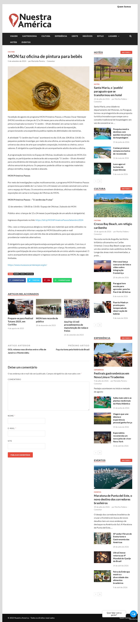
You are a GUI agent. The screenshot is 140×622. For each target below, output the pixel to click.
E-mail (12, 428)
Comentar (51, 61)
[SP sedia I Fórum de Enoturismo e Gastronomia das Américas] (102, 534)
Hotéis (13, 42)
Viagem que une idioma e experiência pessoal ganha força (122, 418)
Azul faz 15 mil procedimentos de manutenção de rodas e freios (76, 326)
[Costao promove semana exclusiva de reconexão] (102, 148)
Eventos (26, 42)
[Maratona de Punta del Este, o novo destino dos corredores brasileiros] (113, 477)
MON (23, 274)
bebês (16, 274)
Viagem (14, 36)
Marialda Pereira (38, 61)
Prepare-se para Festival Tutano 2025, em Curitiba (20, 321)
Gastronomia (29, 36)
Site (10, 441)
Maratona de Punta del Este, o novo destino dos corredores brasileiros (113, 499)
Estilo (100, 36)
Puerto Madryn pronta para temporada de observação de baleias (120, 308)
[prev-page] (96, 181)
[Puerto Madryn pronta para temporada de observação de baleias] (102, 302)
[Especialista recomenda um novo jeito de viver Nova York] (102, 433)
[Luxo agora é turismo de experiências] (102, 164)
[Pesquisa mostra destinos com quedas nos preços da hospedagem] (102, 129)
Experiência (61, 36)
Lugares (112, 36)
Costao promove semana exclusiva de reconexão (121, 151)
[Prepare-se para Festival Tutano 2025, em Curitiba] (20, 315)
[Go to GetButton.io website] (133, 619)
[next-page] (100, 181)
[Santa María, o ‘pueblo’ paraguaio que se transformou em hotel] (113, 69)
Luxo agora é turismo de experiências (119, 167)
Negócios (87, 36)
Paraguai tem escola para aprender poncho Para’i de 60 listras (122, 287)
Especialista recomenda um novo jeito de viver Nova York (122, 437)
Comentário (14, 379)
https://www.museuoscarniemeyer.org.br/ (27, 265)
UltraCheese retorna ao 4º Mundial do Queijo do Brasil (122, 556)
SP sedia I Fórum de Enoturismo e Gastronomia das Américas (122, 537)
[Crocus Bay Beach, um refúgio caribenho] (113, 205)
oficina (29, 274)
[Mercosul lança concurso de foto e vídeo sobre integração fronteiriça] (102, 262)
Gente (75, 36)
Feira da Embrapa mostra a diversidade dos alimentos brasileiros (121, 577)
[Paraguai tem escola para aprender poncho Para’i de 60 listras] (102, 283)
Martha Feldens (121, 99)
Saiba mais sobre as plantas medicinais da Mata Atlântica (122, 400)
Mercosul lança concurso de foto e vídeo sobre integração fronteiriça (122, 267)
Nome (11, 416)
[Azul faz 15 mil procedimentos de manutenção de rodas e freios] (76, 318)
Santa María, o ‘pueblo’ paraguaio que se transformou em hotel (108, 91)
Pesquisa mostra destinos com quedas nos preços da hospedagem (122, 133)
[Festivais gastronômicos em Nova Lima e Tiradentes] (113, 355)
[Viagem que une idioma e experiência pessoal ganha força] (102, 414)
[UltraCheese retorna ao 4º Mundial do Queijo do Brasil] (102, 553)
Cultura (45, 36)
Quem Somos (124, 6)
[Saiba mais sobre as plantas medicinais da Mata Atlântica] (102, 398)
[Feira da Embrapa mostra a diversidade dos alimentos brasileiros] (102, 572)
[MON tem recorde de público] (48, 315)
